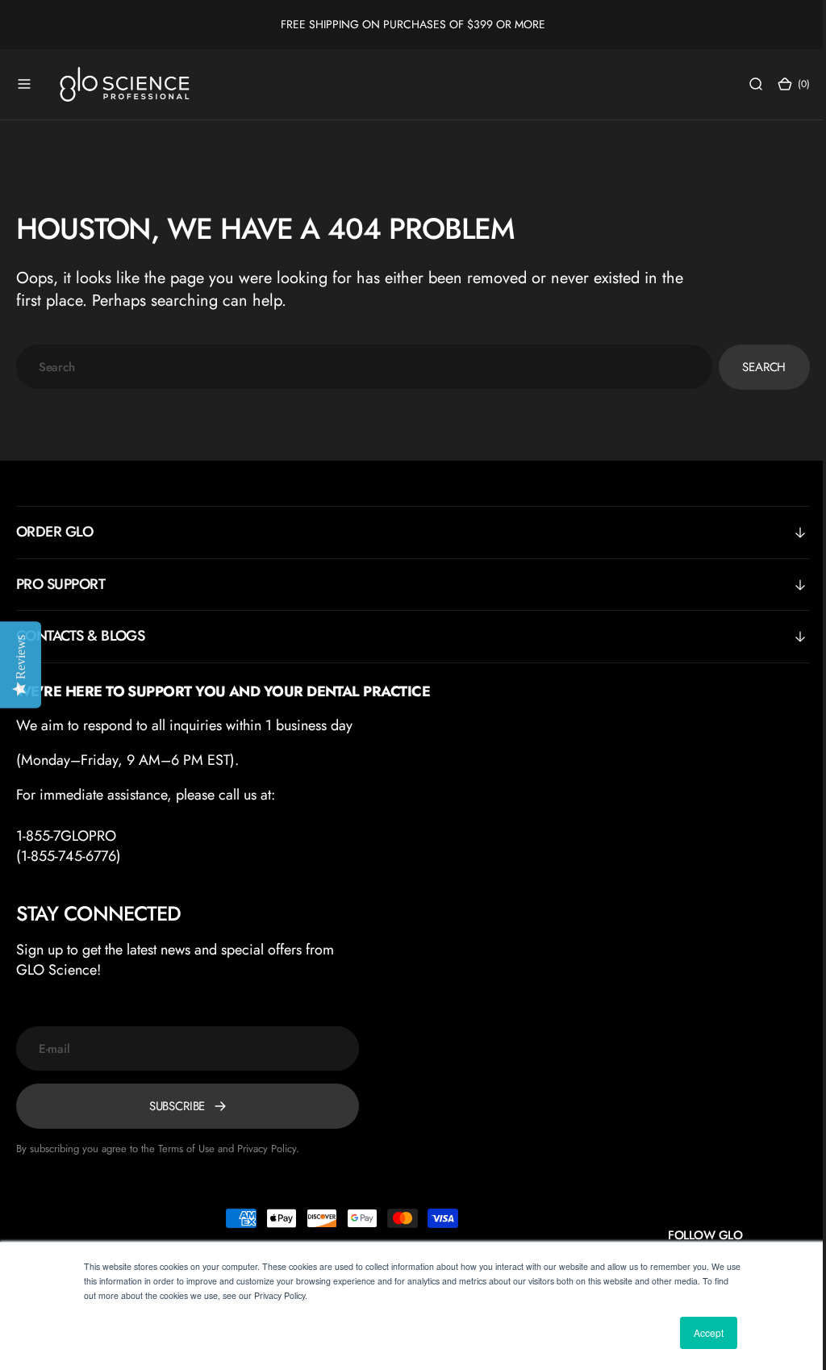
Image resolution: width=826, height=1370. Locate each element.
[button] (24, 84)
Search (752, 367)
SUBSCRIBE (177, 1106)
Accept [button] (709, 1332)
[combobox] (358, 367)
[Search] (744, 84)
